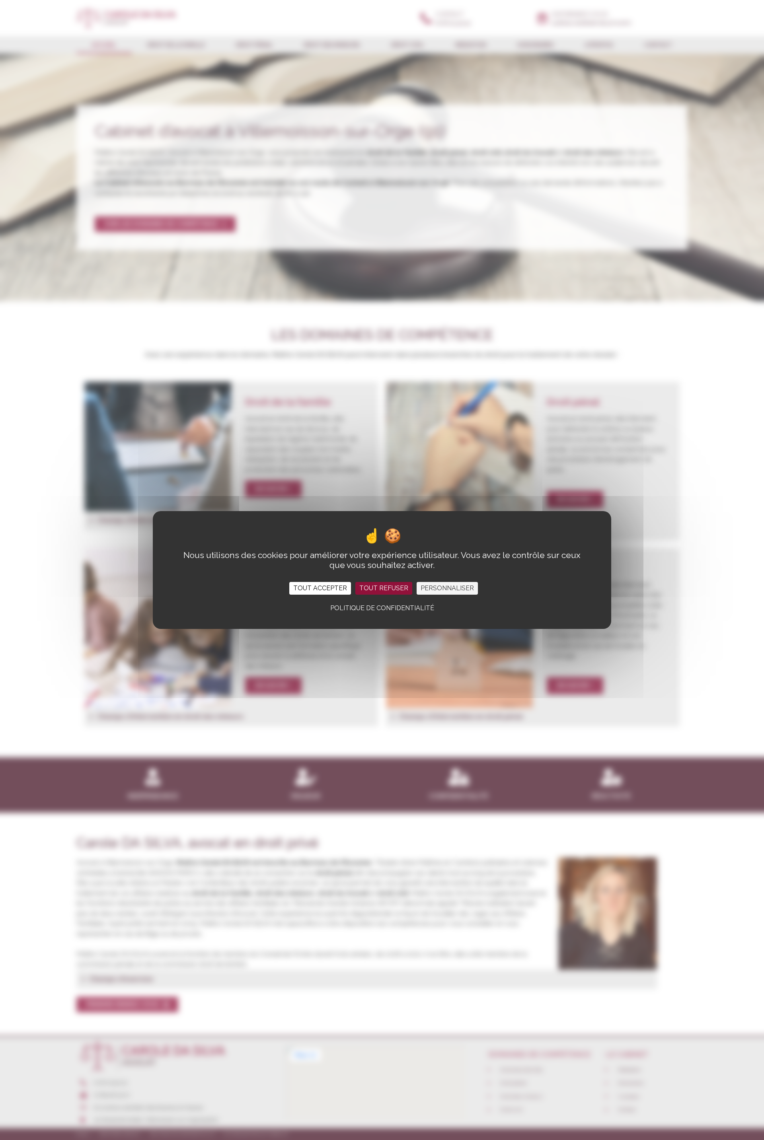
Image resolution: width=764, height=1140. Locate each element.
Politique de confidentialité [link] (382, 608)
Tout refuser (383, 588)
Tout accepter (320, 588)
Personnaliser (447, 588)
